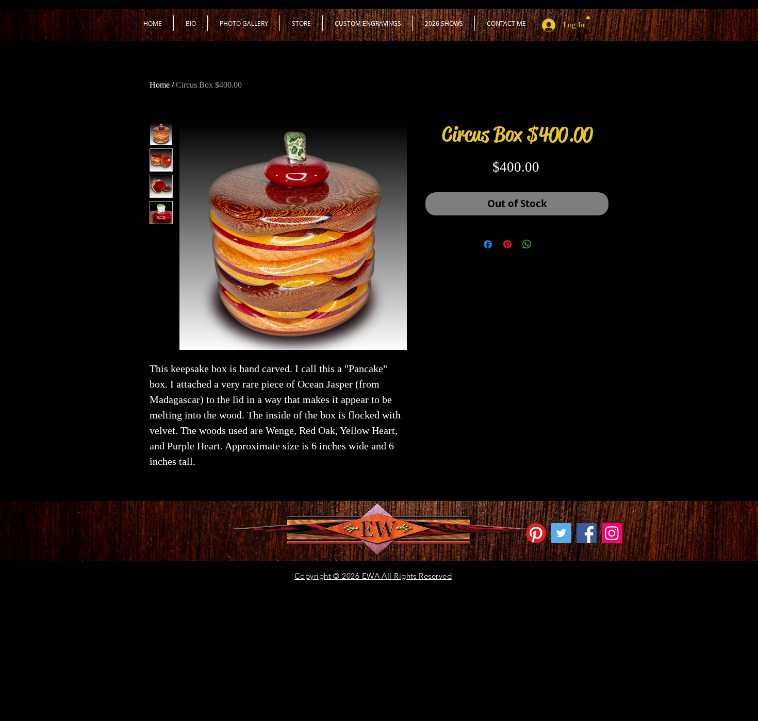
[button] (301, 23)
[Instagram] (612, 533)
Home (160, 84)
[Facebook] (586, 533)
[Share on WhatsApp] (527, 244)
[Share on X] (546, 244)
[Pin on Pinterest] (507, 244)
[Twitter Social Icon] (561, 533)
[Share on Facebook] (488, 244)
